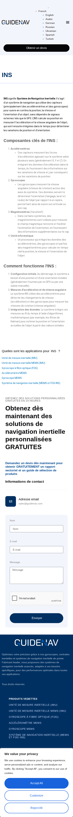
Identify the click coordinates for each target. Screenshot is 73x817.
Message (15, 562)
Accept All (36, 783)
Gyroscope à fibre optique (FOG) (20, 368)
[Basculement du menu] (67, 22)
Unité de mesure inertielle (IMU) (19, 358)
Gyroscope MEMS (12, 378)
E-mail (13, 541)
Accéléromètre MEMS (14, 373)
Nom (12, 520)
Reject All (36, 807)
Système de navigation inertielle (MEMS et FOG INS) (31, 383)
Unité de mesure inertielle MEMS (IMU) (23, 363)
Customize (36, 795)
